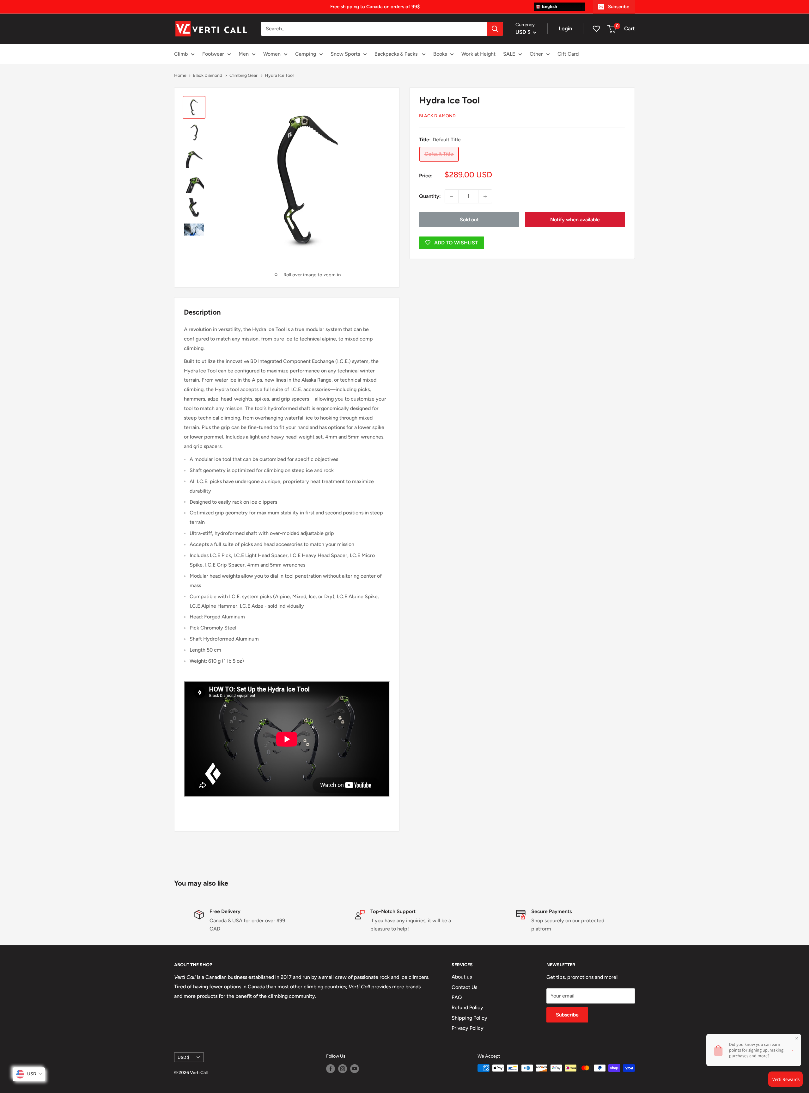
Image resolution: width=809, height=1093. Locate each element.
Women (272, 54)
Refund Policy (467, 1007)
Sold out (469, 220)
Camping (305, 54)
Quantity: (430, 196)
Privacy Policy (468, 1028)
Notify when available (575, 220)
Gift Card (568, 54)
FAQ (457, 997)
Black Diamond (208, 75)
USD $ (184, 1057)
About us (462, 977)
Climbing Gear (244, 75)
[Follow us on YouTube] (354, 1068)
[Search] (495, 29)
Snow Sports (345, 54)
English (549, 6)
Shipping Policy (469, 1018)
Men (244, 54)
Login (565, 28)
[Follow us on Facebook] (330, 1068)
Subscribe (618, 6)
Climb (181, 54)
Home (180, 75)
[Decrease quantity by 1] (451, 196)
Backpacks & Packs (396, 54)
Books (440, 54)
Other (536, 54)
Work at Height (478, 54)
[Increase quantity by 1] (485, 196)
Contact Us (464, 987)
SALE (509, 54)
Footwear (213, 54)
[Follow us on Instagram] (342, 1068)
